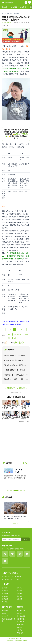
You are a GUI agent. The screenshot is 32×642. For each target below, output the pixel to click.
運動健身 (9, 14)
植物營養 (19, 599)
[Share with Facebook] (19, 342)
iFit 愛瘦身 (20, 633)
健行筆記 (19, 630)
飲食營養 (5, 590)
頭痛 (9, 338)
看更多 (25, 463)
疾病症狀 (5, 588)
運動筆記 (19, 627)
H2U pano (20, 624)
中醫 (26, 334)
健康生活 (19, 588)
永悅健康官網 (21, 610)
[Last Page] (24, 329)
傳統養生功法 (17, 334)
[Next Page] (21, 329)
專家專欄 (19, 596)
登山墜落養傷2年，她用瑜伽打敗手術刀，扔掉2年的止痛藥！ (15, 365)
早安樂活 (5, 602)
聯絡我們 (5, 613)
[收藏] (6, 342)
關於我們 (5, 610)
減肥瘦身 (19, 590)
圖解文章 (5, 599)
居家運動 (16, 14)
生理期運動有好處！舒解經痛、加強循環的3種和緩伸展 (15, 370)
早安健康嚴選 (21, 616)
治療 (15, 338)
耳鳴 (9, 334)
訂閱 (25, 539)
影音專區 (5, 596)
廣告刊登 (5, 616)
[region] (16, 134)
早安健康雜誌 (21, 619)
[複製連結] (22, 342)
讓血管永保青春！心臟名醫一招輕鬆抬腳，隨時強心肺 (15, 355)
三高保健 (19, 593)
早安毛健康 (20, 622)
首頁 (3, 14)
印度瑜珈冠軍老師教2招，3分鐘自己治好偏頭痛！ (15, 360)
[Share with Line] (15, 342)
